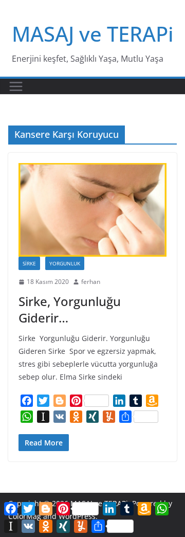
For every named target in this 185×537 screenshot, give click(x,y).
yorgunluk (64, 263)
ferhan (90, 281)
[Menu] (16, 86)
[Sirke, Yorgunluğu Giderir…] (92, 210)
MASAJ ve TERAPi (93, 34)
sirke (29, 263)
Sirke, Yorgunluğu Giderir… (69, 309)
